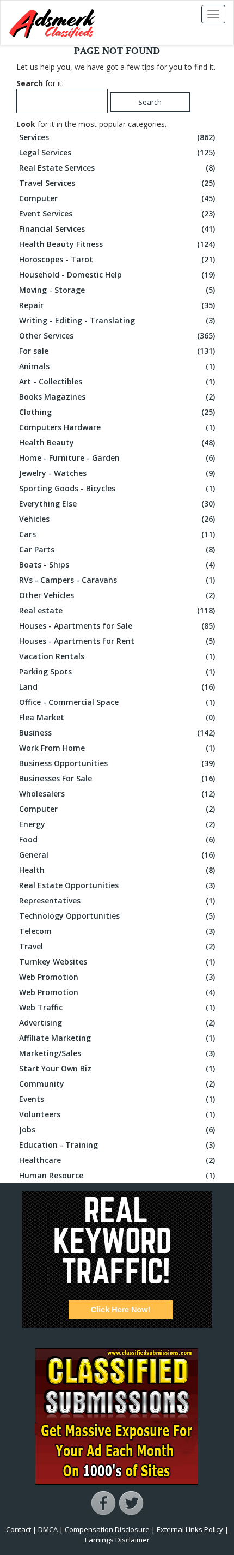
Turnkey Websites (117, 961)
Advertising (117, 1022)
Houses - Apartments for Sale (117, 625)
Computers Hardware (117, 427)
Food (117, 839)
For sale (117, 351)
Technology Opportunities (117, 916)
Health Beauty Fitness (117, 244)
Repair (117, 305)
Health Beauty (117, 442)
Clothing (117, 412)
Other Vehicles (117, 595)
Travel (117, 946)
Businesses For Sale (117, 778)
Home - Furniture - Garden (117, 458)
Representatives (117, 900)
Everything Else (117, 503)
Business (117, 732)
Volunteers (117, 1114)
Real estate (117, 610)
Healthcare (117, 1160)
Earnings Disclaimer (117, 1540)
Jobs (117, 1129)
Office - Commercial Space (117, 702)
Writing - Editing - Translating (117, 320)
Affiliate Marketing (117, 1038)
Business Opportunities (117, 763)
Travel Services (117, 183)
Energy (117, 824)
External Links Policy (190, 1529)
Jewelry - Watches (117, 473)
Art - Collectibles (117, 381)
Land (117, 687)
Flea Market (117, 717)
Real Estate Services (117, 167)
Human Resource (117, 1175)
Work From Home (117, 748)
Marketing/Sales (117, 1053)
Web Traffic (117, 1007)
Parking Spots (117, 671)
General (117, 854)
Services (117, 137)
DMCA (48, 1529)
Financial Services (117, 229)
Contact (18, 1529)
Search (150, 102)
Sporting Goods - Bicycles (117, 488)
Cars (117, 534)
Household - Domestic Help (117, 274)
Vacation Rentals (117, 656)
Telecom (117, 931)
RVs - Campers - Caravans (117, 580)
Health (117, 870)
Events (117, 1099)
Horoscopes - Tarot (117, 259)
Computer (117, 198)
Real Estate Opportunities (117, 885)
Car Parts (117, 549)
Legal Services (117, 152)
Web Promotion (117, 977)
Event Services (117, 213)
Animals (117, 366)
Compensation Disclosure (107, 1529)
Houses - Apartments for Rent (117, 641)
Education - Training (117, 1145)
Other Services (117, 335)
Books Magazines (117, 396)
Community (117, 1083)
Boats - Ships (117, 564)
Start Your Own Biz (117, 1068)
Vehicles (117, 519)
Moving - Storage (117, 290)
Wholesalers (117, 793)
